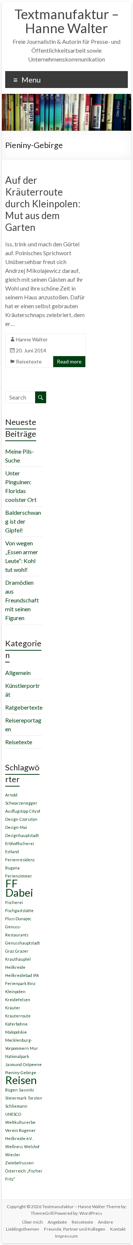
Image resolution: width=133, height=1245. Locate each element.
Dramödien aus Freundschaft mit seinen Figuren (22, 600)
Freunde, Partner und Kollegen (74, 1229)
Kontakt (118, 1229)
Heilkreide (15, 967)
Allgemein (18, 672)
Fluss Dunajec (18, 918)
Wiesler (12, 1154)
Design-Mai (16, 827)
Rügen (11, 1089)
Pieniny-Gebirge (20, 1072)
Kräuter (12, 1007)
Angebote (57, 1222)
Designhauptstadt (22, 835)
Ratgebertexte (23, 707)
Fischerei (14, 902)
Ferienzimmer (18, 875)
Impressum (66, 1236)
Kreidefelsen (17, 999)
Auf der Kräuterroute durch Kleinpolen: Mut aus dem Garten (43, 203)
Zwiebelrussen (19, 1162)
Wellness (14, 1146)
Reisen (21, 1079)
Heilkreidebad (18, 975)
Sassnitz (26, 1089)
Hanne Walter (32, 339)
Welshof (32, 1146)
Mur (34, 1048)
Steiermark (16, 1097)
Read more (69, 361)
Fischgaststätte (19, 910)
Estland (12, 851)
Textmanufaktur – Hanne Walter (66, 21)
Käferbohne (16, 1023)
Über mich (32, 1222)
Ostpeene (32, 1064)
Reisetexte (29, 361)
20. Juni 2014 (31, 350)
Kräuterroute (18, 1015)
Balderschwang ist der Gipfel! (23, 521)
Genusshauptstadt (22, 942)
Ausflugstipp (16, 811)
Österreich (15, 1170)
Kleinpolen (15, 991)
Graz (9, 951)
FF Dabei (19, 888)
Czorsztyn (28, 819)
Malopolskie (16, 1032)
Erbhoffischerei (19, 843)
